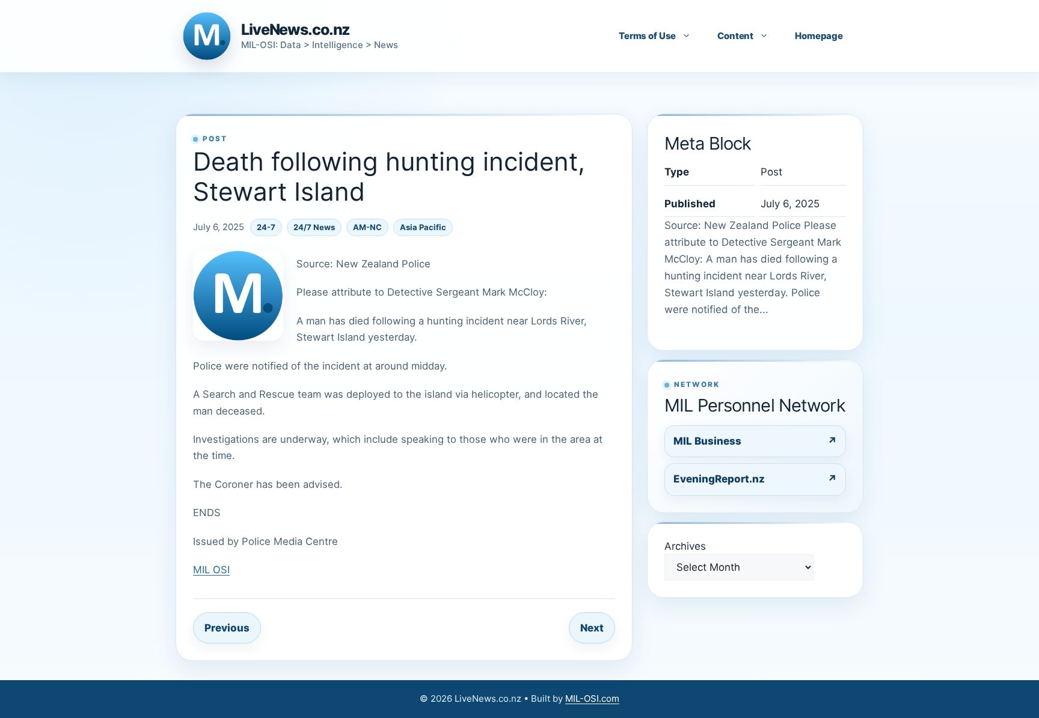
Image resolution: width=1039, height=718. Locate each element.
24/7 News (314, 227)
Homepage (819, 35)
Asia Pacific (423, 227)
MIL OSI (211, 570)
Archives (685, 546)
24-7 (266, 227)
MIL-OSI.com (592, 698)
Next (592, 628)
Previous (227, 628)
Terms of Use (647, 35)
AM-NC (367, 227)
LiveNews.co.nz (295, 29)
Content (735, 35)
